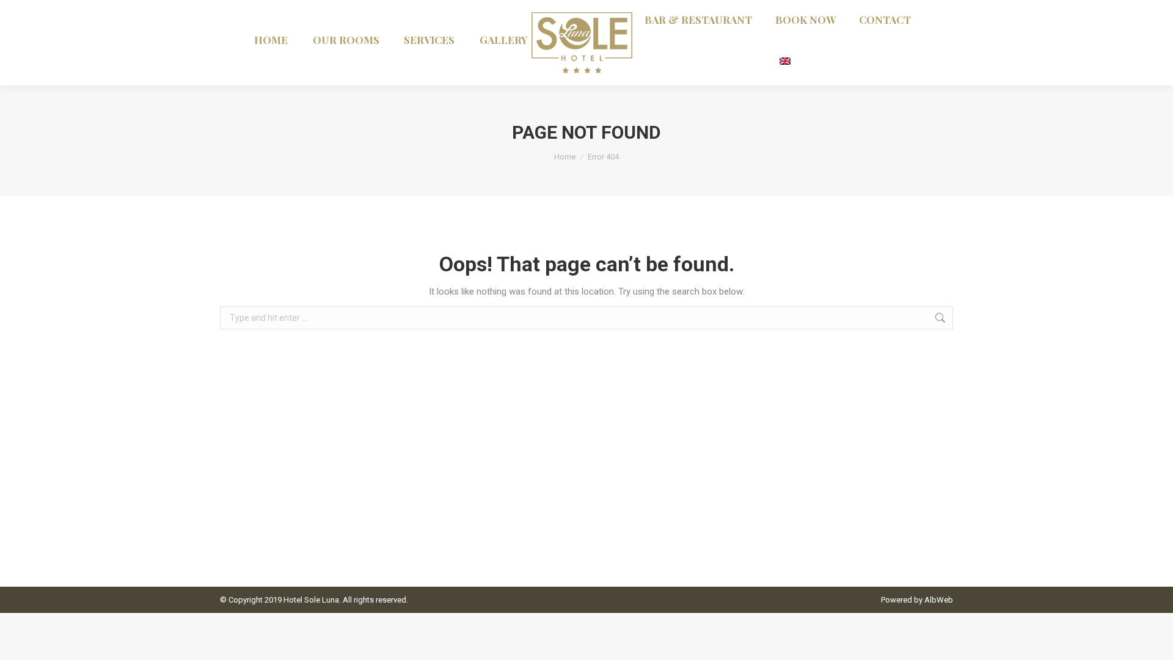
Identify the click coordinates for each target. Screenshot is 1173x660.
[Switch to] (786, 59)
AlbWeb (938, 599)
